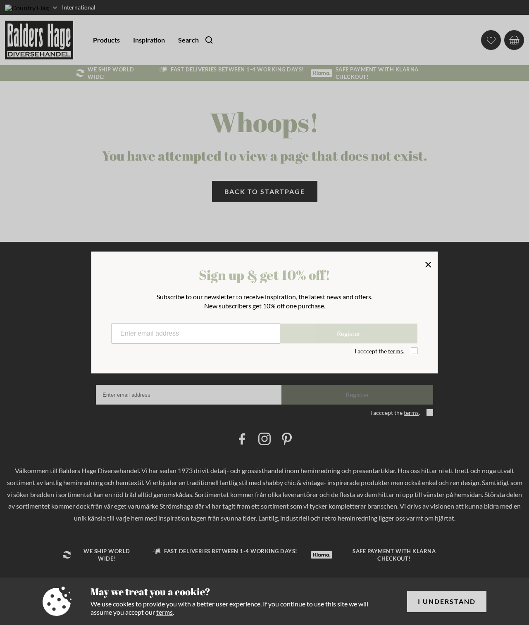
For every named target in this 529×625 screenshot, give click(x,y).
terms (164, 612)
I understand (447, 601)
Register (348, 333)
